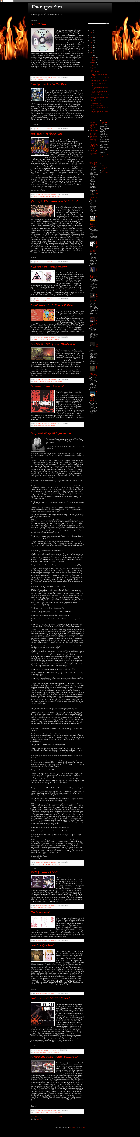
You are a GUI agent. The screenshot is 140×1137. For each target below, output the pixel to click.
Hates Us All (43, 339)
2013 (91, 45)
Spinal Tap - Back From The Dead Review (49, 84)
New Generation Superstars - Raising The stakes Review (54, 1057)
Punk (47, 339)
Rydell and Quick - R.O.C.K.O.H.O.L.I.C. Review (49, 1052)
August (93, 68)
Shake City (48, 907)
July (92, 70)
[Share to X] (64, 77)
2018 (91, 33)
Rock (47, 80)
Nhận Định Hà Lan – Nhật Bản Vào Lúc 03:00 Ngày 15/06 (93, 146)
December (93, 58)
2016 (91, 38)
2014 (91, 43)
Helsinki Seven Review (40, 912)
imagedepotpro (72, 1127)
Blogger (83, 1127)
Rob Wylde (45, 864)
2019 (91, 30)
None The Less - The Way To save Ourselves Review (53, 344)
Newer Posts (34, 1116)
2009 (91, 55)
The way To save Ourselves (56, 381)
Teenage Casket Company (55, 864)
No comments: (54, 78)
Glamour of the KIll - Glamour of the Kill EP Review (54, 201)
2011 (91, 50)
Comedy (41, 196)
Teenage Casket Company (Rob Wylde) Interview (51, 433)
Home (60, 1116)
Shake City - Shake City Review (44, 872)
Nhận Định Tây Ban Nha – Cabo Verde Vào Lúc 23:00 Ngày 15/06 (93, 125)
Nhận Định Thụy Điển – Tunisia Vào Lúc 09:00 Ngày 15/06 (93, 133)
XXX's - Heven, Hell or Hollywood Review (49, 267)
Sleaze (52, 196)
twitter (102, 163)
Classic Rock (36, 196)
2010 (91, 53)
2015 (91, 40)
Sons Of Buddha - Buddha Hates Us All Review (52, 305)
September (93, 65)
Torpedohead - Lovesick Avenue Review (47, 386)
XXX (47, 301)
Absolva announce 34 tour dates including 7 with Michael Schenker (93, 164)
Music (35, 1052)
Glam (44, 196)
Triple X (44, 301)
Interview (40, 864)
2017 (91, 35)
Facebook (103, 165)
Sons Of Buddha (56, 339)
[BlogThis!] (63, 77)
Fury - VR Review (39, 24)
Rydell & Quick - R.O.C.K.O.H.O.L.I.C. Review (50, 999)
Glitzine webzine (104, 173)
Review (41, 907)
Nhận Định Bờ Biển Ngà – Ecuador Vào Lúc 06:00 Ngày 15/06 (93, 139)
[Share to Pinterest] (67, 77)
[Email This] (61, 77)
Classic (35, 425)
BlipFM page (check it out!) (104, 168)
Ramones (50, 339)
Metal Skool (42, 80)
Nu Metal (48, 381)
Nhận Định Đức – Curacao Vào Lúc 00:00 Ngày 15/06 (93, 153)
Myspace (103, 171)
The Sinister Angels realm (104, 122)
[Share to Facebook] (66, 77)
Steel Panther (57, 196)
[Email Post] (59, 78)
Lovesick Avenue (41, 425)
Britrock (36, 864)
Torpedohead (52, 425)
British (35, 80)
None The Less (43, 381)
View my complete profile (104, 155)
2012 (91, 48)
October (93, 63)
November (93, 60)
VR (49, 80)
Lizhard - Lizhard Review (42, 945)
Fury (39, 80)
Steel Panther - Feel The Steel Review (47, 134)
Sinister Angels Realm (46, 7)
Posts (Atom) (40, 1119)
